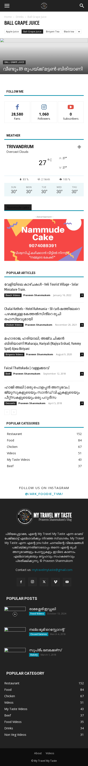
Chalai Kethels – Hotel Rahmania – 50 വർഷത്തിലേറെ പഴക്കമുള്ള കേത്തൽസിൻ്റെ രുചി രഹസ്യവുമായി (42, 314)
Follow (44, 104)
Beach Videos (13, 295)
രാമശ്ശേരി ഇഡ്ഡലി (42, 609)
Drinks (19, 17)
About (38, 753)
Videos (50, 753)
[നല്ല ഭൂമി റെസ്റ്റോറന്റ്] (15, 634)
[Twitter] (44, 582)
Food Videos (37, 613)
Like (17, 104)
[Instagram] (32, 582)
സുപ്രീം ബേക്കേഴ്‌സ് (45, 650)
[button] (7, 6)
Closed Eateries (38, 634)
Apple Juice (12, 31)
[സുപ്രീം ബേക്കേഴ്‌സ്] (15, 655)
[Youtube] (67, 582)
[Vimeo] (55, 582)
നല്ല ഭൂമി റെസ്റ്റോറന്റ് (46, 629)
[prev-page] (7, 412)
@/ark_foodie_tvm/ (44, 494)
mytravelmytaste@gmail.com (52, 570)
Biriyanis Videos (14, 354)
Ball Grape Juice (32, 31)
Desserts (10, 403)
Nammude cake (18, 207)
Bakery (34, 654)
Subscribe (71, 104)
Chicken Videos (14, 324)
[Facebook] (21, 582)
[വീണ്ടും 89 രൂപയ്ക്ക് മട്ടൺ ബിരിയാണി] (44, 65)
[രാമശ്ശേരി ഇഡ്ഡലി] (15, 614)
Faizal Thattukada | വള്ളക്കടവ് (26, 368)
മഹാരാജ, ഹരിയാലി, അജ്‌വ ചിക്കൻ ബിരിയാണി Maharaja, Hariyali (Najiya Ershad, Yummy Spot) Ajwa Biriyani (42, 343)
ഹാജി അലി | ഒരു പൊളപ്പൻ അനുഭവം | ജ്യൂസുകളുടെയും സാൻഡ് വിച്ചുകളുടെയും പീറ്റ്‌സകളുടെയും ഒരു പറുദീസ (42, 392)
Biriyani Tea (52, 31)
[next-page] (13, 412)
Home (8, 17)
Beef (8, 373)
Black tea (69, 31)
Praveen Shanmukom (36, 295)
